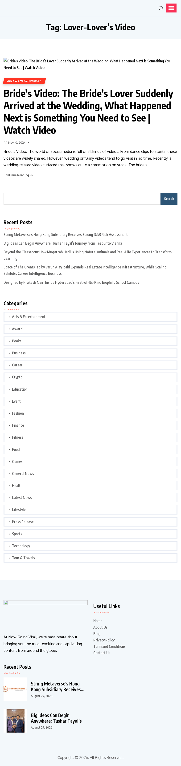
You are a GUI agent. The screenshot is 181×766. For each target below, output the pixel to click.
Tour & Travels (23, 557)
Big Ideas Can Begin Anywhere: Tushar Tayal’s (56, 718)
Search (169, 199)
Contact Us (101, 652)
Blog (96, 633)
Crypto (17, 377)
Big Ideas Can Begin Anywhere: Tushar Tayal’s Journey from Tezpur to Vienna (63, 243)
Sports (17, 533)
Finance (18, 425)
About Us (100, 627)
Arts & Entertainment (24, 81)
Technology (21, 545)
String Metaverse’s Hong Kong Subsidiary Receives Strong (56, 686)
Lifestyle (19, 509)
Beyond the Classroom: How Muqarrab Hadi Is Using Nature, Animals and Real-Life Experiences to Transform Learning (88, 255)
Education (20, 389)
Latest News (22, 497)
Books (16, 341)
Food (16, 449)
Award (17, 329)
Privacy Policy (104, 640)
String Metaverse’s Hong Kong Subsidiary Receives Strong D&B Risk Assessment (66, 234)
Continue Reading (17, 175)
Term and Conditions (109, 646)
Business (19, 353)
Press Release (23, 521)
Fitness (17, 437)
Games (17, 461)
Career (17, 365)
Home (97, 620)
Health (17, 485)
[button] (171, 8)
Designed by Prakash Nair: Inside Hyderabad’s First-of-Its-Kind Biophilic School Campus (71, 282)
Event (16, 401)
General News (23, 473)
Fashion (18, 413)
